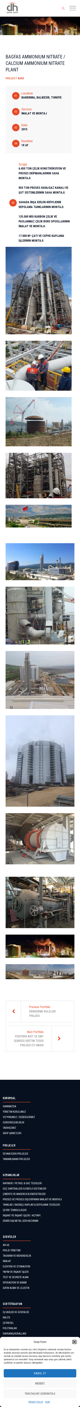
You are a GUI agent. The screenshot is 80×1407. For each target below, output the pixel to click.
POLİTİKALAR (10, 1328)
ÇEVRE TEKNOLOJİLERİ (15, 1210)
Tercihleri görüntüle (40, 1393)
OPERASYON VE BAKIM (15, 1282)
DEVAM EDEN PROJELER (15, 1153)
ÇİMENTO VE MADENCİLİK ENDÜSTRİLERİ (24, 1194)
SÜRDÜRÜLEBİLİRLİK (13, 1122)
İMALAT (7, 1261)
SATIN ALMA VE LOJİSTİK (16, 1287)
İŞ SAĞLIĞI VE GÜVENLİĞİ (16, 1312)
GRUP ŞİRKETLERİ (12, 1133)
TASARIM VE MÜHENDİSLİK (17, 1255)
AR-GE (6, 1245)
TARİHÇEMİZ (9, 1127)
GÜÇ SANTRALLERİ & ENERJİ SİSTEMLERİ (24, 1188)
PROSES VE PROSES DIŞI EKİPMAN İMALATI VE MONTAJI (32, 1199)
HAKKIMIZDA (9, 1106)
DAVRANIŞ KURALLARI (14, 1333)
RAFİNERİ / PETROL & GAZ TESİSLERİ (22, 1183)
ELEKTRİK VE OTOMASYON (16, 1266)
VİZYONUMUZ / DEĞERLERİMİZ (19, 1117)
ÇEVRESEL (8, 1322)
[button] (74, 1342)
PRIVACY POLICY (35, 1402)
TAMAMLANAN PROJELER (16, 1159)
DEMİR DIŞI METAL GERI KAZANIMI (20, 1220)
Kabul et (40, 1373)
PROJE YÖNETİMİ (12, 1250)
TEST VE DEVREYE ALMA (16, 1277)
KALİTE (6, 1317)
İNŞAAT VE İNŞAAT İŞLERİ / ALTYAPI (22, 1215)
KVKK (47, 1402)
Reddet (40, 1383)
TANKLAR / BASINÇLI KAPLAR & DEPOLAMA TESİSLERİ (31, 1204)
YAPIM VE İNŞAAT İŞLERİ (16, 1271)
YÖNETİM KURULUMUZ (14, 1111)
